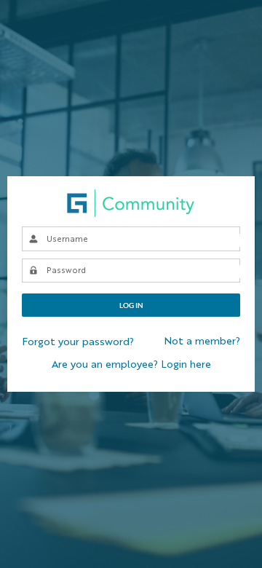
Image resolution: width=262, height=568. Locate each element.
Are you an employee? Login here (131, 365)
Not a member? (202, 341)
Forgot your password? (78, 342)
